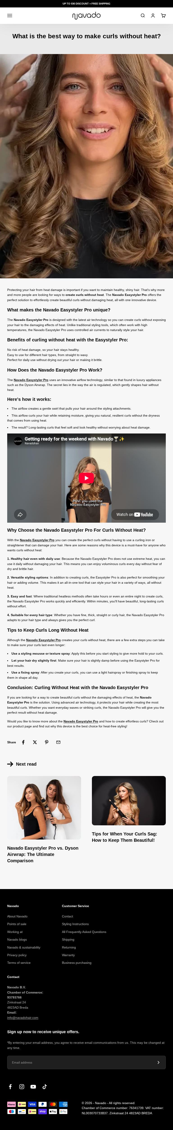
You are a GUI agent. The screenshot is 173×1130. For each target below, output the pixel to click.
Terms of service (19, 962)
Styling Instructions (75, 924)
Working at (15, 932)
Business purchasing (76, 962)
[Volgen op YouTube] (33, 1087)
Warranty (68, 955)
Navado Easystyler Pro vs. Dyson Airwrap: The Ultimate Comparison (42, 854)
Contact (67, 916)
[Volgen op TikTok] (45, 1087)
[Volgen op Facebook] (10, 1087)
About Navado (17, 916)
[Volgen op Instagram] (22, 1087)
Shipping (68, 939)
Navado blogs (17, 939)
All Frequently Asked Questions (84, 932)
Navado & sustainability (23, 947)
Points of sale (16, 924)
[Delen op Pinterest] (46, 742)
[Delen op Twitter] (34, 742)
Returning (69, 947)
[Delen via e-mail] (58, 742)
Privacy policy (17, 955)
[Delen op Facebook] (23, 742)
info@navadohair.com (22, 1017)
